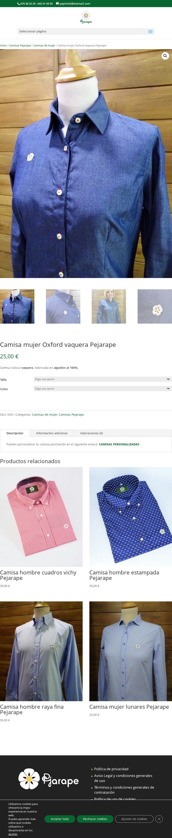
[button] (165, 56)
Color (4, 389)
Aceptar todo (60, 819)
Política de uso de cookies (115, 799)
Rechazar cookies (95, 819)
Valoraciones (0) (91, 433)
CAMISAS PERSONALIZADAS (119, 444)
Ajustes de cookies (134, 819)
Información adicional (51, 433)
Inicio (3, 45)
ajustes (12, 834)
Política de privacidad (111, 768)
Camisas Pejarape (20, 45)
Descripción (15, 433)
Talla (3, 380)
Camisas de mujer (44, 45)
